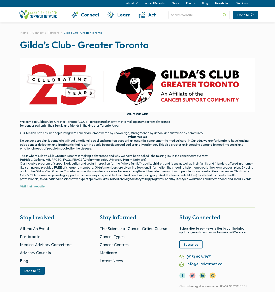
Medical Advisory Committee (46, 244)
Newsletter (222, 3)
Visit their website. (32, 186)
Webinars (242, 3)
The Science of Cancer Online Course (133, 228)
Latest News (111, 260)
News (175, 3)
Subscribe (191, 244)
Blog (205, 3)
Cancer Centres (114, 244)
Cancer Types (112, 236)
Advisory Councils (35, 252)
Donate (243, 15)
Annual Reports (155, 3)
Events (190, 3)
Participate (30, 236)
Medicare (108, 252)
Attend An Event (34, 228)
